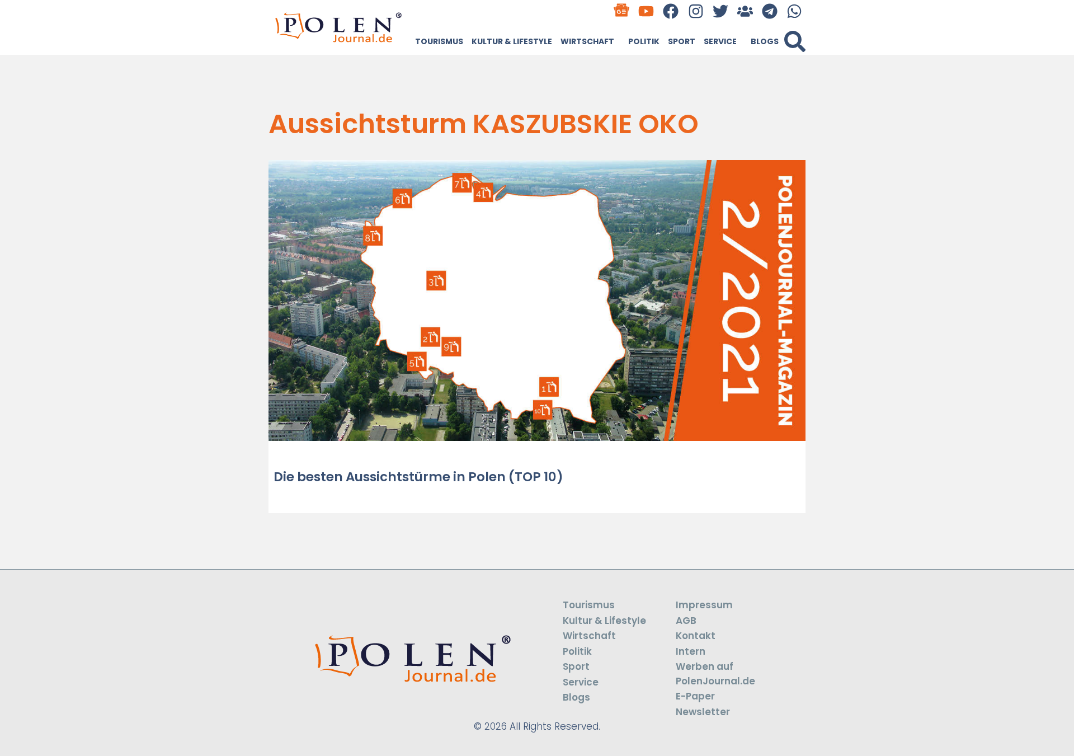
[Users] (745, 11)
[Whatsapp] (794, 11)
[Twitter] (720, 11)
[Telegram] (770, 11)
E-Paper (695, 696)
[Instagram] (695, 11)
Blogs (765, 41)
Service (720, 41)
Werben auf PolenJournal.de (715, 674)
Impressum (704, 605)
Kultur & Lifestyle (512, 41)
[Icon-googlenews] (622, 11)
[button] (794, 41)
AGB (686, 620)
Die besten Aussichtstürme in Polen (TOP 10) (418, 477)
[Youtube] (646, 11)
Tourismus (439, 41)
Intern (690, 651)
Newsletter (703, 712)
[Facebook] (671, 11)
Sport (681, 41)
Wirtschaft (587, 41)
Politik (644, 41)
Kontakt (695, 635)
